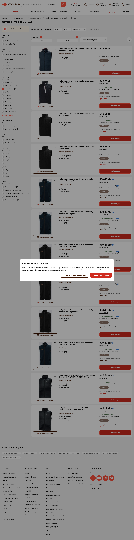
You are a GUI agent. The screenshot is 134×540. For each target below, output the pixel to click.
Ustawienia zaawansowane (74, 275)
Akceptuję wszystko (101, 275)
